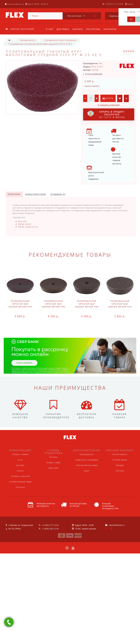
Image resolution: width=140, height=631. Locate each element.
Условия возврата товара (20, 481)
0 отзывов (128, 54)
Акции (86, 470)
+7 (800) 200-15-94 (50, 528)
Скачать (77, 29)
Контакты (110, 29)
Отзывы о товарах (20, 454)
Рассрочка (93, 29)
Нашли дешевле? (92, 86)
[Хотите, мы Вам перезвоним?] (9, 622)
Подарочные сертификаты (86, 459)
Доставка (63, 29)
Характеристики (35, 194)
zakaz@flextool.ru (117, 525)
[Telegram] (111, 528)
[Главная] (9, 40)
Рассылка (120, 470)
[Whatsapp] (106, 528)
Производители (87, 454)
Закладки (120, 465)
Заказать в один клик (110, 105)
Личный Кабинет (119, 454)
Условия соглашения (20, 476)
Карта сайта (53, 468)
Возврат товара (53, 462)
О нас (49, 29)
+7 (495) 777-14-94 (50, 525)
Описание (14, 194)
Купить (109, 98)
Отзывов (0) (57, 194)
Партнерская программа (86, 465)
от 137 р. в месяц (112, 114)
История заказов (120, 459)
